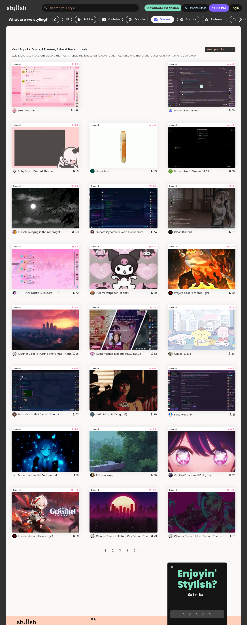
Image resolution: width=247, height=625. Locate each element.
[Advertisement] (123, 34)
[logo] (23, 8)
